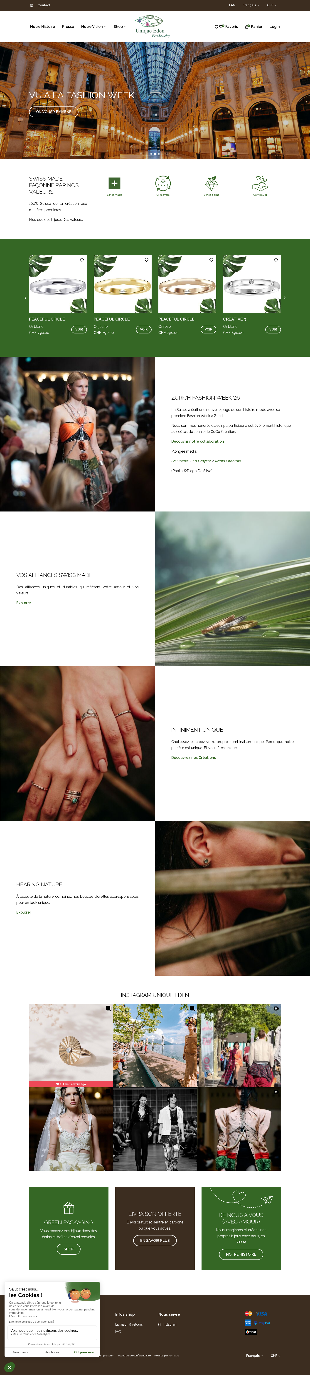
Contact (44, 5)
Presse (68, 26)
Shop (118, 26)
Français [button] (250, 5)
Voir (79, 329)
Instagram (170, 1324)
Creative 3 (234, 319)
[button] (151, 154)
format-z (174, 1355)
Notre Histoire (42, 26)
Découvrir (46, 117)
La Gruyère (202, 461)
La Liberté (180, 461)
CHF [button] (270, 5)
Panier (256, 26)
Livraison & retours (129, 1324)
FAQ (232, 5)
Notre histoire (241, 1254)
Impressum (107, 1355)
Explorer (23, 603)
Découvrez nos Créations (193, 757)
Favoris (231, 26)
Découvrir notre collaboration (197, 441)
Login (275, 26)
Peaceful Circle (47, 319)
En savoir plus (155, 1240)
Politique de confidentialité (134, 1355)
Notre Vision (92, 26)
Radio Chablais (228, 461)
